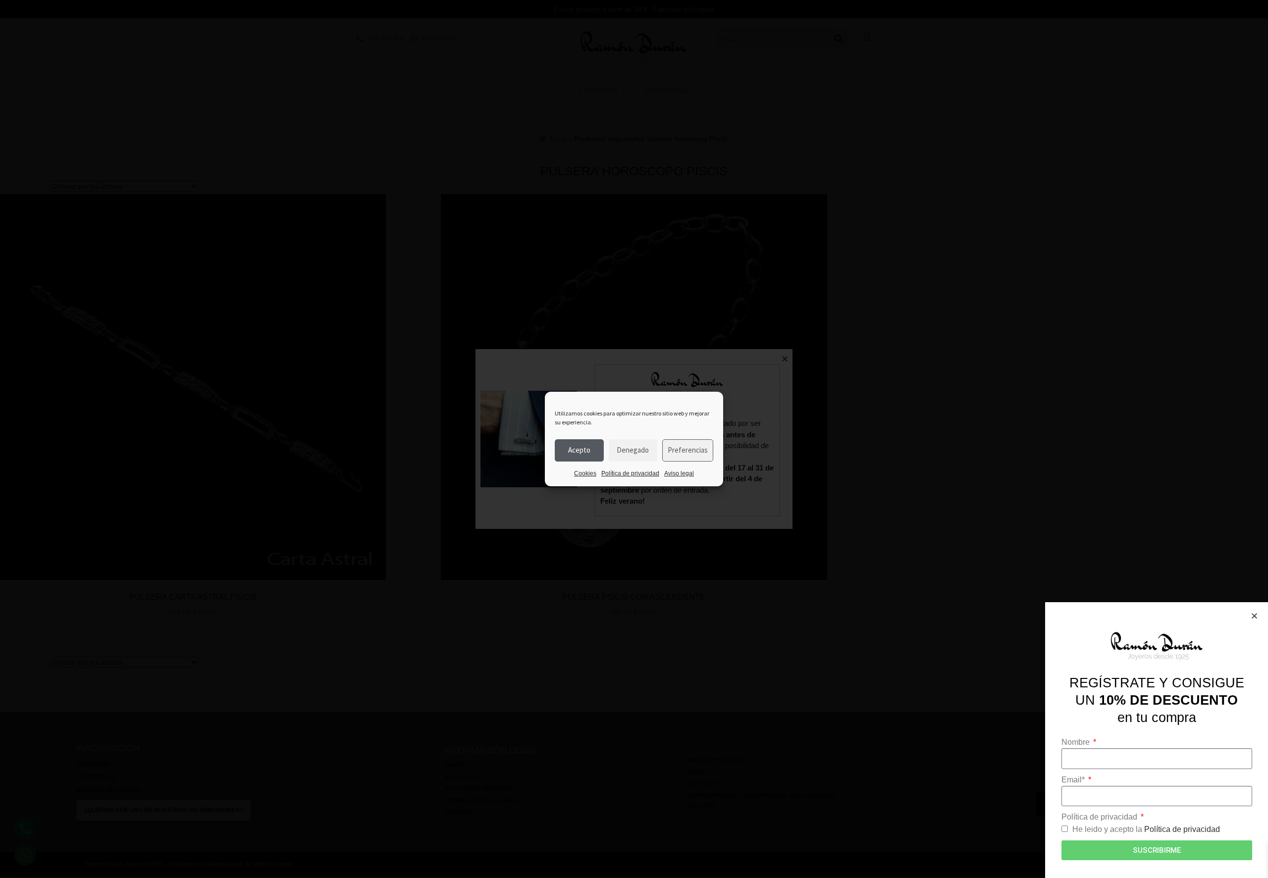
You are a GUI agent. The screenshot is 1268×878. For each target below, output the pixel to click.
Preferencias (688, 450)
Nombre (1076, 742)
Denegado (633, 450)
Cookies (585, 473)
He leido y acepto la (1146, 829)
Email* (1074, 779)
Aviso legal (679, 473)
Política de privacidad (630, 473)
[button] (1254, 616)
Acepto (579, 450)
